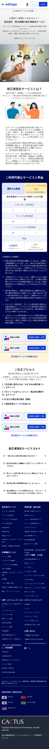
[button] (28, 4)
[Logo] (11, 5)
